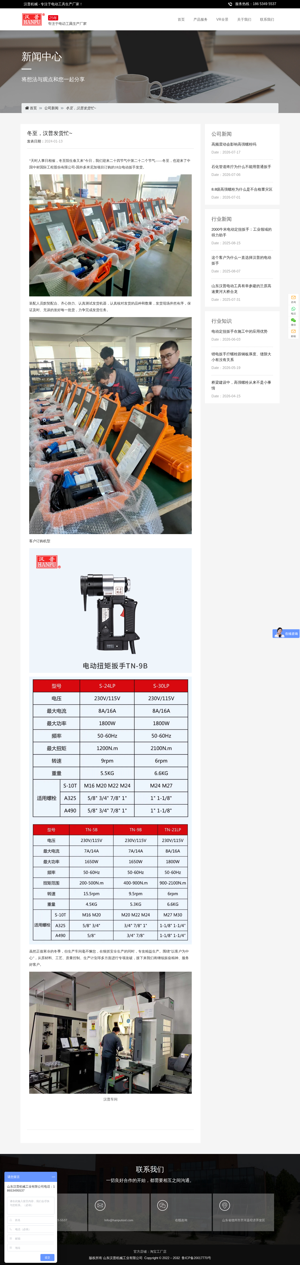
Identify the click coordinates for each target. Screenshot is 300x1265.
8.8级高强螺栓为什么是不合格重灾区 (242, 189)
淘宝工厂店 (158, 1251)
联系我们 (267, 19)
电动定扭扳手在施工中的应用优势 (239, 331)
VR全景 (222, 19)
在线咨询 (181, 1220)
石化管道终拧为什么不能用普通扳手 (241, 167)
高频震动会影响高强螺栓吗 (233, 144)
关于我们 (244, 19)
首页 (181, 19)
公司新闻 (51, 108)
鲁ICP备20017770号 (196, 1258)
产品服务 (200, 19)
